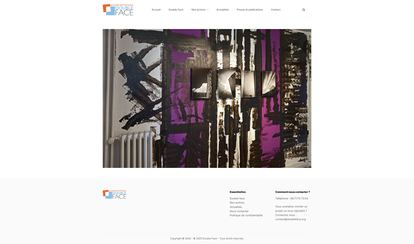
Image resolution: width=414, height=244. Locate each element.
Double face (237, 198)
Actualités (223, 9)
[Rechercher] (303, 10)
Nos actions (198, 9)
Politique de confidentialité (246, 215)
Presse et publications (250, 9)
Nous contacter (239, 211)
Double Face (176, 9)
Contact (276, 9)
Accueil (156, 9)
